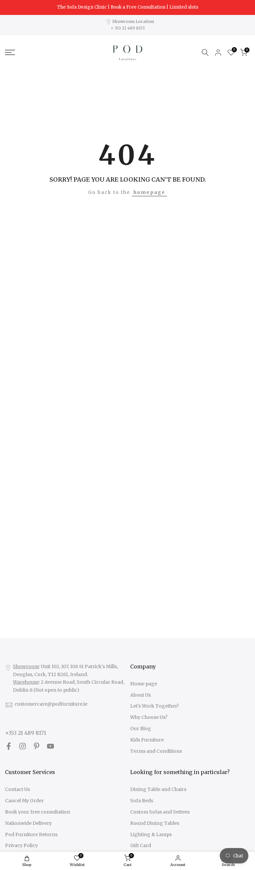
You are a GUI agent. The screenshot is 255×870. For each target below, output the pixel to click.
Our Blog (140, 729)
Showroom (26, 666)
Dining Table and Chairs (158, 789)
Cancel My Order (24, 801)
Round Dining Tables (154, 823)
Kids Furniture (147, 740)
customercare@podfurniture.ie (51, 704)
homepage (149, 192)
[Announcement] (127, 7)
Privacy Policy (21, 845)
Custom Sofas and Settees (160, 812)
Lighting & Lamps (151, 834)
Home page (143, 684)
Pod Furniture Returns (31, 834)
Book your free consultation (37, 812)
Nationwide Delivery (28, 823)
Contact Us (17, 789)
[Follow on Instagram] (22, 746)
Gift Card (140, 845)
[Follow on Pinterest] (36, 746)
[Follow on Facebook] (8, 746)
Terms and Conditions (156, 751)
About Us (140, 695)
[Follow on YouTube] (50, 746)
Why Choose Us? (148, 717)
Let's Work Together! (154, 706)
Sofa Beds (141, 801)
